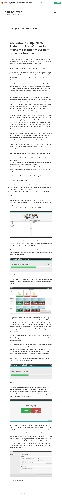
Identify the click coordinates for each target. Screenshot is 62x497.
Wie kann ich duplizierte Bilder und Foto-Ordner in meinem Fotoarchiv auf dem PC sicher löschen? (29, 48)
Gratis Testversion (46, 3)
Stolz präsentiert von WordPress (18, 494)
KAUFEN (58, 2)
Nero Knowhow (14, 11)
